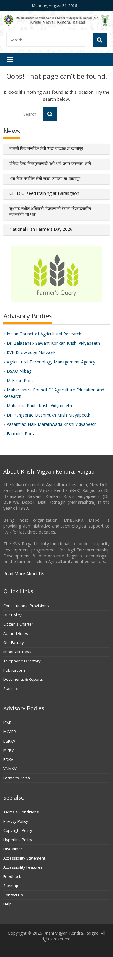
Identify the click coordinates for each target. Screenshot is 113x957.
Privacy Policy (15, 821)
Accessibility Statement (24, 858)
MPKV (8, 750)
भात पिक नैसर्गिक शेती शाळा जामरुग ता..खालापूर (44, 178)
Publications (14, 670)
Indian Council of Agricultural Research (44, 334)
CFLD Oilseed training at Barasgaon (44, 193)
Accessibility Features (22, 867)
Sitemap (10, 885)
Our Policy (12, 615)
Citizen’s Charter (18, 624)
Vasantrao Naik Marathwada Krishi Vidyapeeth (52, 424)
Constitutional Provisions (26, 605)
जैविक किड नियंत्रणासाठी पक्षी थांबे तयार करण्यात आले (50, 163)
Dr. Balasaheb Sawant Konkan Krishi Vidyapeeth (53, 343)
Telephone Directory (22, 661)
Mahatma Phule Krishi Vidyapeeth (39, 405)
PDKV (8, 759)
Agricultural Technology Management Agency (51, 362)
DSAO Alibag (19, 371)
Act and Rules (15, 633)
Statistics (11, 688)
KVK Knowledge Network (31, 352)
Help (7, 904)
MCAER (9, 731)
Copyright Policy (17, 830)
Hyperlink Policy (17, 839)
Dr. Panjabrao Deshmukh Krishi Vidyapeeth (48, 415)
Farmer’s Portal (21, 433)
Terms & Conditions (21, 812)
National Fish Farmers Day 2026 (40, 229)
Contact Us (13, 895)
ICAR (7, 722)
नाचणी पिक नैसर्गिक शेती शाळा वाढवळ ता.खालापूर (46, 148)
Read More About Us (23, 573)
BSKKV (9, 741)
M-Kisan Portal (21, 380)
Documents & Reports (23, 679)
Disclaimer (12, 848)
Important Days (17, 651)
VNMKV (10, 768)
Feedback (12, 876)
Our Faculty (13, 642)
